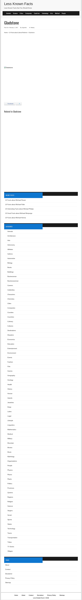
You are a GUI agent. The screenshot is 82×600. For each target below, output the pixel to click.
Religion (10, 501)
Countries (37, 13)
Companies (28, 13)
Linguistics (11, 425)
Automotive (11, 258)
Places (9, 474)
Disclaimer (8, 574)
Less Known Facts (18, 4)
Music (9, 452)
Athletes (10, 249)
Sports (9, 519)
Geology (10, 380)
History (32, 27)
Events (9, 357)
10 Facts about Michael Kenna (15, 218)
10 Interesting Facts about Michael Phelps (19, 209)
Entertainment (12, 348)
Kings (9, 407)
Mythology (10, 456)
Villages (10, 551)
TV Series (10, 546)
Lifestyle (10, 420)
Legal (9, 416)
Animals (8, 13)
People (64, 13)
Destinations (11, 330)
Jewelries (10, 402)
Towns (9, 533)
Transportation (12, 537)
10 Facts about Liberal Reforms (18, 32)
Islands (9, 398)
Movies (9, 447)
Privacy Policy (10, 578)
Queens (10, 492)
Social (9, 515)
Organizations (12, 461)
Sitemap (8, 582)
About (7, 565)
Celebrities (11, 290)
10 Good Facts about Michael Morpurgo (18, 213)
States (9, 524)
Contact (7, 569)
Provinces (10, 488)
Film (8, 366)
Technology (45, 13)
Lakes (9, 411)
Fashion (10, 362)
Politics (9, 483)
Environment (11, 353)
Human (9, 393)
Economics (11, 339)
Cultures (10, 326)
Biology (9, 263)
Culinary (10, 321)
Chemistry (10, 299)
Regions (10, 497)
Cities (21, 13)
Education (10, 344)
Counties (10, 312)
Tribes (9, 542)
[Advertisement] (41, 51)
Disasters (10, 335)
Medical (57, 13)
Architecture (11, 236)
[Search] (76, 13)
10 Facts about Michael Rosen (15, 200)
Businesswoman (12, 281)
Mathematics (11, 429)
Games (9, 371)
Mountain (10, 443)
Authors (10, 254)
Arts (51, 13)
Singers (10, 510)
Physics (10, 470)
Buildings (10, 272)
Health (9, 384)
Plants (9, 479)
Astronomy (11, 245)
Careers (10, 285)
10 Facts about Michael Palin (15, 204)
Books (9, 267)
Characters (11, 294)
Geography (11, 375)
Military (9, 438)
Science (15, 13)
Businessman (12, 276)
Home (6, 32)
